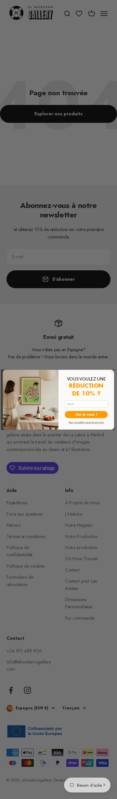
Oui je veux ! (86, 414)
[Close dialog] (112, 371)
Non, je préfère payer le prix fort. (86, 422)
